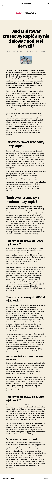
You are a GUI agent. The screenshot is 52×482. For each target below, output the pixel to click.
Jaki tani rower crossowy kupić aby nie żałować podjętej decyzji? (26, 39)
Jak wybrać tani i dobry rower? (26, 26)
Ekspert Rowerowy (17, 51)
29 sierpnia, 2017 (29, 51)
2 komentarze (41, 51)
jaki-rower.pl (26, 3)
